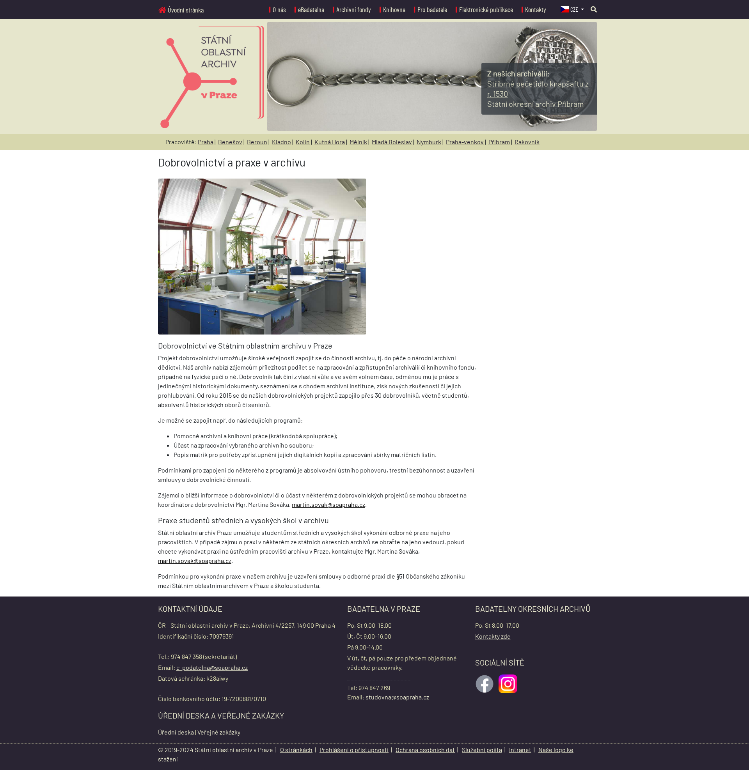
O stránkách (296, 749)
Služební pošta (482, 749)
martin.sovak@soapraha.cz (328, 504)
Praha (205, 141)
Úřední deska (176, 732)
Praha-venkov (465, 141)
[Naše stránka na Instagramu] (509, 683)
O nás (279, 9)
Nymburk (429, 141)
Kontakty (535, 9)
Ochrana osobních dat (425, 749)
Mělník (358, 141)
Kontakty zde (493, 636)
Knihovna (394, 9)
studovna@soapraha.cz (397, 697)
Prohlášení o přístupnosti (354, 749)
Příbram (499, 141)
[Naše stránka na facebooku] (485, 683)
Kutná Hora (329, 141)
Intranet (520, 749)
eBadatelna (311, 9)
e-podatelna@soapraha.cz (212, 667)
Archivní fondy (353, 9)
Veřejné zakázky (218, 732)
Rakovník (527, 141)
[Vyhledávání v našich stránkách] (594, 9)
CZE (574, 9)
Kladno (281, 141)
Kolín (303, 141)
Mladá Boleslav (392, 141)
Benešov (230, 141)
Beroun (257, 141)
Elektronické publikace (486, 9)
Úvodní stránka (186, 9)
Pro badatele (432, 9)
